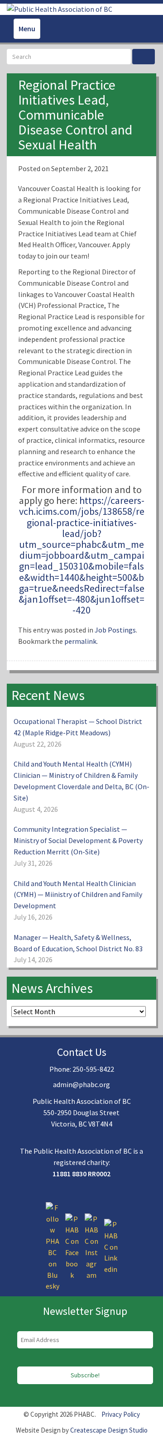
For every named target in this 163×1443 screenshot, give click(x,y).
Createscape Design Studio (109, 1430)
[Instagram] (91, 1246)
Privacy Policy (120, 1414)
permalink (80, 641)
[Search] (143, 56)
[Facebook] (72, 1246)
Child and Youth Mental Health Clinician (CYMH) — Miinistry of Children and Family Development (78, 895)
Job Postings (115, 629)
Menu (27, 28)
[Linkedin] (111, 1246)
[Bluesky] (52, 1246)
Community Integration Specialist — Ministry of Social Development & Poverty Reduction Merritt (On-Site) (78, 840)
